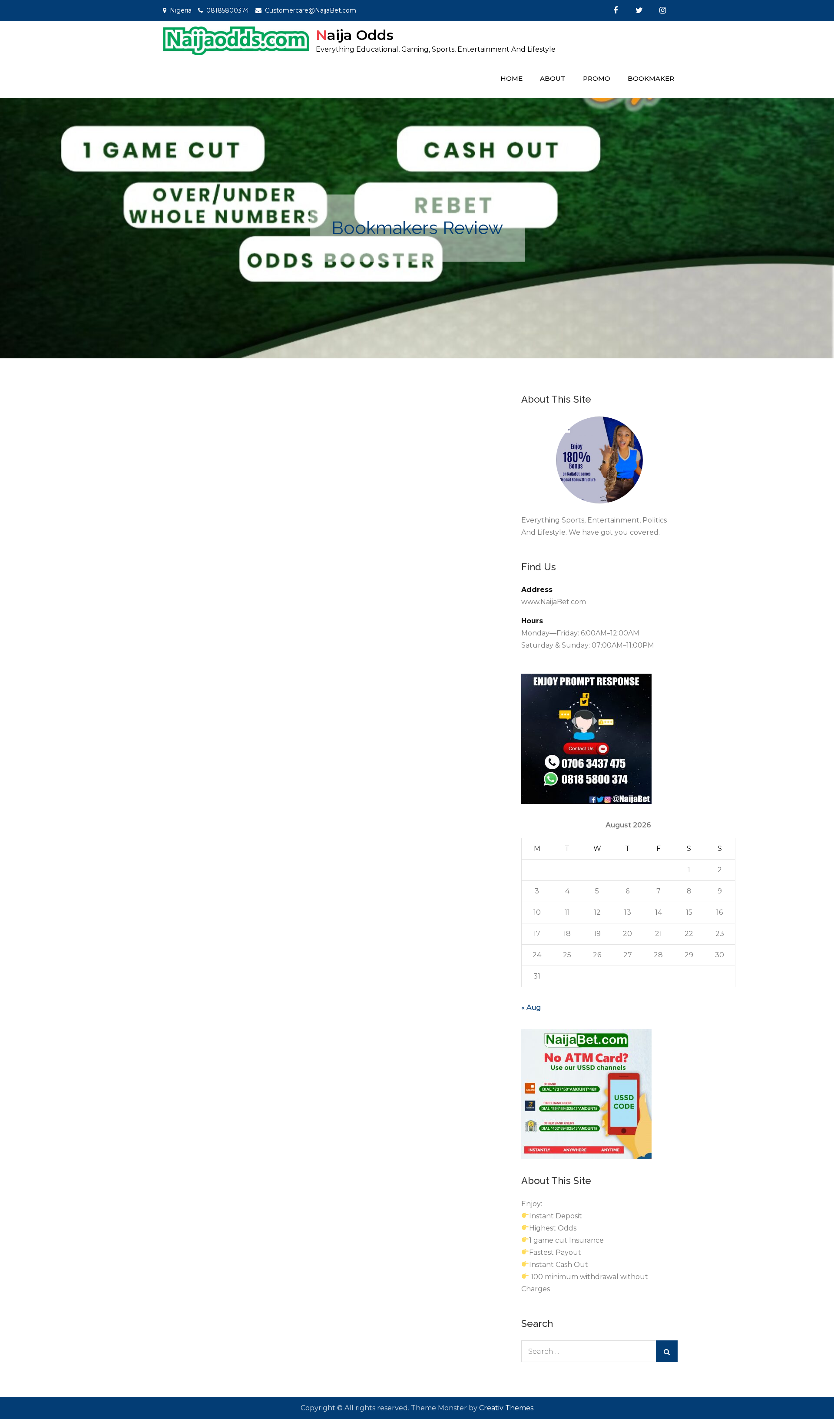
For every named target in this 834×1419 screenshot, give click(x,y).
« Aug (531, 1007)
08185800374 (227, 10)
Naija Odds (355, 34)
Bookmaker (651, 78)
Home (511, 78)
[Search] (667, 1351)
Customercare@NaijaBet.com (310, 10)
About (553, 78)
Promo (596, 78)
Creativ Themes (506, 1408)
